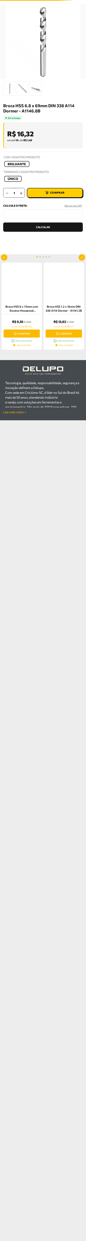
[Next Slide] (82, 257)
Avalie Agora (24, 345)
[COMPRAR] (55, 193)
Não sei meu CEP (73, 205)
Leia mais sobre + (14, 412)
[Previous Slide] (4, 257)
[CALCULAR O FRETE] (43, 227)
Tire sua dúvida (23, 341)
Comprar (24, 333)
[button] (16, 164)
